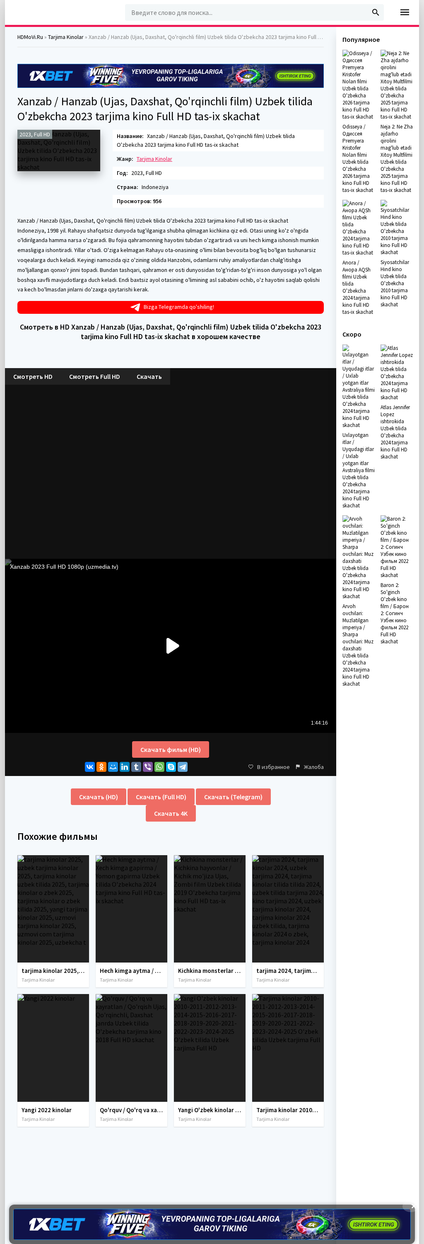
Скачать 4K (171, 813)
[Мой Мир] (113, 767)
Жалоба (314, 767)
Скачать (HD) (98, 797)
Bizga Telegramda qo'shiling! (179, 306)
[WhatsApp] (159, 767)
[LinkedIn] (125, 767)
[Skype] (171, 767)
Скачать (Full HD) (161, 797)
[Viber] (148, 767)
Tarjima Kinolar (154, 158)
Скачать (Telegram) (233, 797)
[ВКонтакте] (90, 767)
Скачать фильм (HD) (170, 749)
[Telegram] (183, 767)
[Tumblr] (136, 767)
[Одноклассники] (101, 767)
